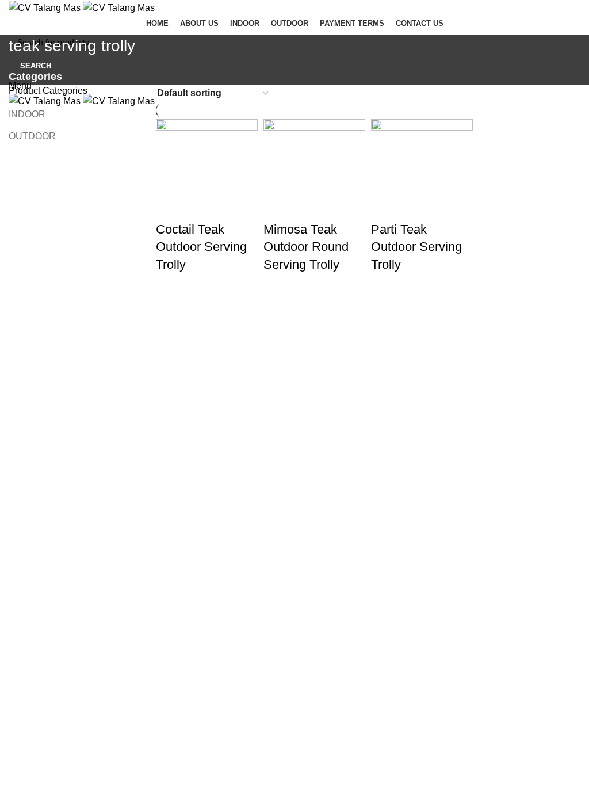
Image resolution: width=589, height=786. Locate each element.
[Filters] (14, 433)
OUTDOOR (32, 136)
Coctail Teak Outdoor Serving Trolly (201, 247)
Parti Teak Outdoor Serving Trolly (416, 247)
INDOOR (27, 114)
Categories (35, 77)
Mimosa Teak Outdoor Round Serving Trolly (306, 247)
